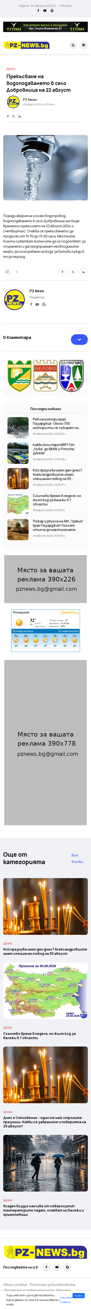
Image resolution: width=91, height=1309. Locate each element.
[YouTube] (44, 10)
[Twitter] (13, 116)
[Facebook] (38, 10)
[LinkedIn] (19, 116)
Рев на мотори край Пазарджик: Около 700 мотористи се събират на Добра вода (55, 425)
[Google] (52, 10)
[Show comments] (79, 339)
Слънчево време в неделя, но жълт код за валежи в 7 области (57, 499)
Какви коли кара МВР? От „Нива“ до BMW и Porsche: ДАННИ (54, 449)
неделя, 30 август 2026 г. (37, 6)
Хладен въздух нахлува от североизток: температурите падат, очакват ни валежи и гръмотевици (43, 1210)
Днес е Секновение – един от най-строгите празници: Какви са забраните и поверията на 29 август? (44, 1122)
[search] (73, 45)
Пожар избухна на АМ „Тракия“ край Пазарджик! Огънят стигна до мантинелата (58, 525)
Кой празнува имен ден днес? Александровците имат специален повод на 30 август (57, 476)
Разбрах (78, 1295)
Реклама (66, 6)
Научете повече (66, 1300)
